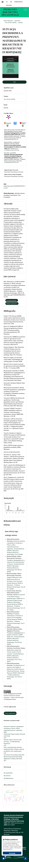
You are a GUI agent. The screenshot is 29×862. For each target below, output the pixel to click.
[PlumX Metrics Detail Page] (8, 117)
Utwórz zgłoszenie (10, 713)
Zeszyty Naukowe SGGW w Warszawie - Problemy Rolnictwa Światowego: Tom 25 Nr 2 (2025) (15, 640)
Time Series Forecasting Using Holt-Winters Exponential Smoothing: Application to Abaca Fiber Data (14, 756)
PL (7, 1)
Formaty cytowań (11, 300)
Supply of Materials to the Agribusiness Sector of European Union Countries (15, 579)
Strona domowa (8, 20)
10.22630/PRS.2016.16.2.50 (11, 162)
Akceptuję (12, 853)
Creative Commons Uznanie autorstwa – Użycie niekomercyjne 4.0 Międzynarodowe (14, 697)
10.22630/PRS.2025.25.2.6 (11, 139)
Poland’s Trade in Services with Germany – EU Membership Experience (12, 741)
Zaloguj (9, 5)
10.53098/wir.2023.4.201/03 (11, 150)
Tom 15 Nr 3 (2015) (11, 22)
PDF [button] (14, 82)
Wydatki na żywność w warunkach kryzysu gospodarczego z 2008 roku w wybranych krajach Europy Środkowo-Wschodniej (16, 598)
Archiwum (17, 20)
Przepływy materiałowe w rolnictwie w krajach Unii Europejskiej (15, 615)
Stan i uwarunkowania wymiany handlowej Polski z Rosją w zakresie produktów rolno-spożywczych (14, 749)
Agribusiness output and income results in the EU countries (14, 652)
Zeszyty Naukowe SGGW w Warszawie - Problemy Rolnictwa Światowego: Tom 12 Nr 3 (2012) (15, 674)
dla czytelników (8, 773)
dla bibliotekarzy (8, 778)
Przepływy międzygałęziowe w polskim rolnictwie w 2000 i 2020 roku (16, 634)
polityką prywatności (7, 849)
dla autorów (7, 775)
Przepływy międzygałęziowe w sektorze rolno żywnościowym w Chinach (16, 562)
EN (11, 1)
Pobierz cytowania (11, 303)
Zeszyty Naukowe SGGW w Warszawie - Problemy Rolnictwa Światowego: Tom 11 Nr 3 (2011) (15, 657)
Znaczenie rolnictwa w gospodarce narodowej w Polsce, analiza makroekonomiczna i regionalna (14, 728)
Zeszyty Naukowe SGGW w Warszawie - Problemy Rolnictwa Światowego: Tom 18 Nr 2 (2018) (15, 567)
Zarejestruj (19, 1)
